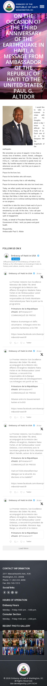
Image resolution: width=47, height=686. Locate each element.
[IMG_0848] (32, 643)
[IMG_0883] (7, 643)
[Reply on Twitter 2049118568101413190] (11, 343)
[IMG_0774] (23, 651)
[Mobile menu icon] (42, 6)
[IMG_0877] (15, 643)
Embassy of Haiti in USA (20, 273)
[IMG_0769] (32, 651)
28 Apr (39, 273)
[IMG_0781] (15, 651)
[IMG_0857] (23, 643)
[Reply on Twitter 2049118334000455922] (11, 417)
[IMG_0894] (23, 634)
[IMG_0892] (32, 634)
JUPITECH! (32, 683)
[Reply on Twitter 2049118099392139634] (11, 492)
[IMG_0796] (40, 643)
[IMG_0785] (7, 651)
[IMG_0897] (15, 634)
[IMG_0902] (7, 634)
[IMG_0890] (40, 634)
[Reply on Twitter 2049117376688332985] (11, 542)
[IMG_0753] (40, 651)
